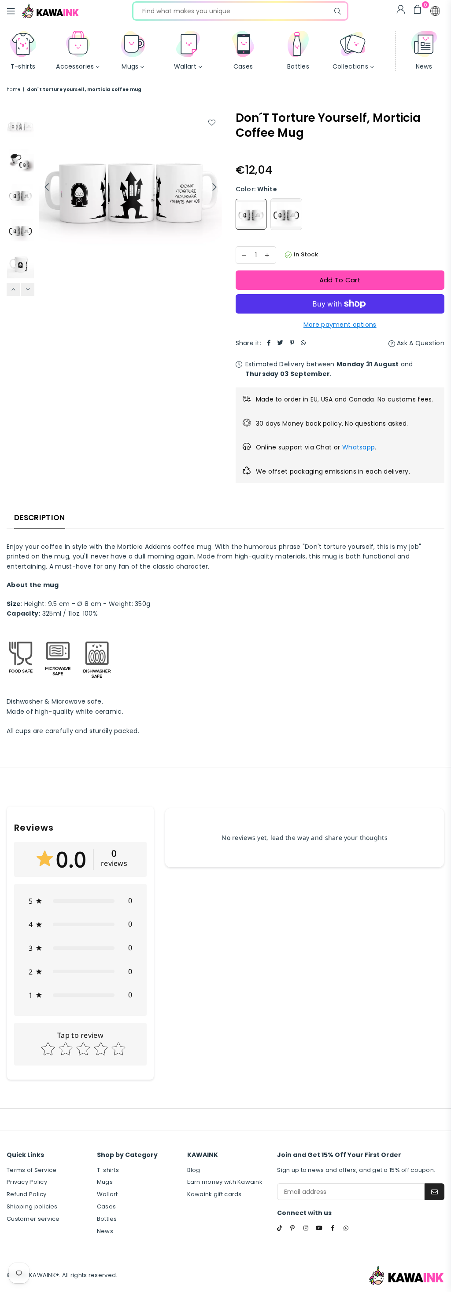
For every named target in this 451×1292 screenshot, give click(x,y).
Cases (106, 1206)
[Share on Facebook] (269, 343)
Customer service (33, 1219)
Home (13, 89)
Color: (256, 189)
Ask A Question (419, 343)
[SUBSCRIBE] (434, 1191)
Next (214, 187)
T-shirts (108, 1170)
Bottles (107, 1219)
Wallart (107, 1194)
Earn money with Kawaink (224, 1182)
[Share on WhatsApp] (303, 343)
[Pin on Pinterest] (292, 343)
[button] (435, 11)
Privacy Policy (27, 1182)
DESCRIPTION (39, 517)
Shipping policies (32, 1206)
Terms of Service (31, 1170)
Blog (193, 1170)
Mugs (105, 1182)
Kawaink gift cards (214, 1194)
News (105, 1231)
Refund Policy (27, 1194)
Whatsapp (358, 447)
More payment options (340, 324)
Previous (46, 187)
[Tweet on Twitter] (280, 343)
